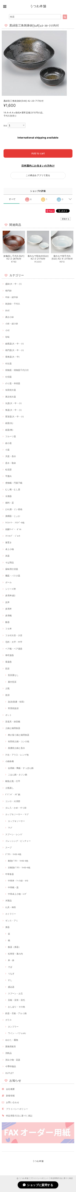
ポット (8, 715)
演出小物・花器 (12, 1059)
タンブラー (13, 1026)
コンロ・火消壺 (12, 801)
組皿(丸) (9, 423)
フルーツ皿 (10, 436)
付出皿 (8, 363)
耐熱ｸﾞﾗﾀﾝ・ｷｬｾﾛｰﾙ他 (18, 860)
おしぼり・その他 (16, 1006)
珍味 (7, 337)
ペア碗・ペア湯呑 (13, 648)
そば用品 (9, 562)
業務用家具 (10, 1046)
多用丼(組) (10, 595)
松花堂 (8, 469)
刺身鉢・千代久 (12, 303)
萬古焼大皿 (10, 396)
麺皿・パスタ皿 (12, 575)
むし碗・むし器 (12, 489)
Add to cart (38, 153)
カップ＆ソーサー (16, 821)
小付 (7, 330)
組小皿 (8, 443)
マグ (10, 827)
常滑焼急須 (13, 708)
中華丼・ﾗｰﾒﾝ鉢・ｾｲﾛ (18, 880)
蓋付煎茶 (12, 682)
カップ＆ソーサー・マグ (17, 814)
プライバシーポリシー (17, 1109)
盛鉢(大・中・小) (13, 284)
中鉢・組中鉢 (11, 297)
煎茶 (7, 668)
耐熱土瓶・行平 (12, 781)
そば (10, 967)
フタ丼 (8, 628)
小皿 (7, 449)
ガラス (8, 1020)
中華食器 (9, 874)
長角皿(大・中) (12, 356)
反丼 (7, 602)
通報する (65, 219)
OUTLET (9, 1073)
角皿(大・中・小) (13, 410)
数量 (5, 126)
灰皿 (7, 555)
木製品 (8, 900)
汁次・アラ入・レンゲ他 (17, 754)
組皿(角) (9, 429)
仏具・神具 (10, 907)
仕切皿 (8, 376)
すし (10, 980)
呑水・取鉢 (10, 463)
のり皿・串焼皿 (12, 383)
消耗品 (8, 1053)
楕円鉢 (8, 290)
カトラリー (10, 913)
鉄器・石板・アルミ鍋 (16, 1013)
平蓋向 (8, 476)
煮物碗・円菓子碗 (13, 483)
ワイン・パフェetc (17, 1033)
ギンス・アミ (11, 920)
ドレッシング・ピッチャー (18, 841)
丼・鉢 (11, 960)
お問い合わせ (12, 1102)
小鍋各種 (9, 761)
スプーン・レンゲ (13, 834)
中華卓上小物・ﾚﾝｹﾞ (17, 894)
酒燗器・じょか (12, 516)
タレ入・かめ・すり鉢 (16, 807)
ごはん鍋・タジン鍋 (17, 774)
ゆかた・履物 (11, 1040)
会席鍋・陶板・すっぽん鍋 (20, 768)
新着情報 (10, 1095)
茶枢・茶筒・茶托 (16, 1000)
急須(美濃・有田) (16, 701)
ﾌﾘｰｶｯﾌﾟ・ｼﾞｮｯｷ (12, 536)
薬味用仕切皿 (11, 569)
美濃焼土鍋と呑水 (16, 748)
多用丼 (8, 608)
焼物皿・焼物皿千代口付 (17, 370)
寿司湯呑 (9, 655)
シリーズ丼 (10, 589)
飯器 (7, 622)
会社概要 (10, 1089)
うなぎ (11, 973)
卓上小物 (9, 549)
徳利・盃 (9, 502)
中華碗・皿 (13, 887)
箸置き (8, 542)
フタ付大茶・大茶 (13, 635)
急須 (7, 695)
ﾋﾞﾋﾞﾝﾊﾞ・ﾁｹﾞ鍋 (12, 794)
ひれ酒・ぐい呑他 (13, 509)
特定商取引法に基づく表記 (19, 1115)
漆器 (7, 927)
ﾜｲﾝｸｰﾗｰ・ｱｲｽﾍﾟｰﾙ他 (14, 522)
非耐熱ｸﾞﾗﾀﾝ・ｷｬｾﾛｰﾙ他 (19, 867)
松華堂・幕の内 (15, 953)
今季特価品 (10, 1066)
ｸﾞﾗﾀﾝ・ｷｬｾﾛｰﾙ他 (13, 854)
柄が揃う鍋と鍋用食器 (18, 735)
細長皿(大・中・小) (14, 343)
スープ (8, 847)
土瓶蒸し (9, 788)
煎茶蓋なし (13, 675)
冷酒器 (8, 496)
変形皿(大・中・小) (14, 416)
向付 (7, 310)
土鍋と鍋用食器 (12, 728)
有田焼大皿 (10, 390)
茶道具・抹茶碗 (12, 721)
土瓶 (7, 688)
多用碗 (8, 615)
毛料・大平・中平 (13, 642)
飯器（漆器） (14, 947)
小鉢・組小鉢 (11, 323)
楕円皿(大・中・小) (14, 350)
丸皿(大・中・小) (13, 403)
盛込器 (11, 987)
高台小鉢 (9, 317)
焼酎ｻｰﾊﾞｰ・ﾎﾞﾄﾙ (13, 529)
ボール (8, 582)
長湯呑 (8, 661)
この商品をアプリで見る (38, 175)
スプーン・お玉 (15, 993)
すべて (12, 199)
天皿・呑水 (10, 456)
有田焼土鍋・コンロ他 (18, 741)
